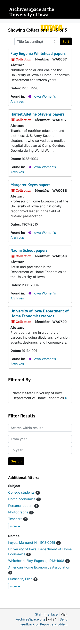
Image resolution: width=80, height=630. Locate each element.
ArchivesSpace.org (30, 619)
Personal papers (22, 506)
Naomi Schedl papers (28, 250)
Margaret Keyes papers (30, 184)
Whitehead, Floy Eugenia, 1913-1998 (38, 561)
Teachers (17, 519)
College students (23, 492)
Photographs (20, 512)
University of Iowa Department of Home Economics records (39, 313)
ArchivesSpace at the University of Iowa (31, 12)
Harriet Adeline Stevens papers (37, 114)
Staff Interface (46, 614)
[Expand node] (75, 21)
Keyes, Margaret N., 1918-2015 (33, 542)
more (14, 526)
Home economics (23, 499)
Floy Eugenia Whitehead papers (37, 53)
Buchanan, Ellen (22, 579)
